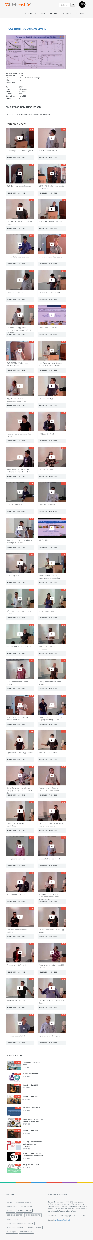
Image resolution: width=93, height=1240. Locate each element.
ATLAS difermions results (48, 328)
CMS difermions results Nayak (49, 292)
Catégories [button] (40, 14)
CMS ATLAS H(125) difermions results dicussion (17, 364)
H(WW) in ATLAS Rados (15, 292)
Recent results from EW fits (16, 1000)
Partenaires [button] (66, 14)
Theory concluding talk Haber (17, 1036)
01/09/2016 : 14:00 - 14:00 (16, 653)
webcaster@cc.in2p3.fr (63, 1220)
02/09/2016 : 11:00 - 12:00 (48, 972)
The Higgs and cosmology (16, 859)
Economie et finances (23, 1202)
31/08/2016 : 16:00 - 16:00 (48, 370)
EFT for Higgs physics (46, 611)
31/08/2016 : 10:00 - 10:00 (16, 158)
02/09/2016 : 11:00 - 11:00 (48, 937)
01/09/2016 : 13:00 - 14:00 (48, 618)
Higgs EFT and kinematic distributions (15, 824)
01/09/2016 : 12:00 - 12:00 (48, 583)
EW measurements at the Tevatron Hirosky (19, 222)
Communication (26, 1232)
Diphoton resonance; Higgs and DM (20, 752)
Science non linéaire (14, 1215)
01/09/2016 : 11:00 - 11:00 (16, 547)
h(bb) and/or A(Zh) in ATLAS (16, 894)
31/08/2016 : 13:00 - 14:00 (48, 264)
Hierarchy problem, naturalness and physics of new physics (52, 824)
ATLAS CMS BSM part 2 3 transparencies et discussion (49, 576)
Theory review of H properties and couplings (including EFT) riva (51, 718)
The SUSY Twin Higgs (46, 398)
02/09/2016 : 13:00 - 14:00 (16, 1007)
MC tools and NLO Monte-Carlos (19, 646)
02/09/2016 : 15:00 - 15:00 (16, 1043)
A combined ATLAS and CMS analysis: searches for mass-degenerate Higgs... (49, 895)
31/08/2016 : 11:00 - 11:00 (48, 193)
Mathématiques (27, 1207)
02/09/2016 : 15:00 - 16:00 (48, 1043)
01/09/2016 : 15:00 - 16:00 (16, 724)
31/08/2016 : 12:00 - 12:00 (16, 264)
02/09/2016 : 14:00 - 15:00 (48, 1007)
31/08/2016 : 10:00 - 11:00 (16, 193)
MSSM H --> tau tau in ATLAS (49, 752)
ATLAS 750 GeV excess (47, 505)
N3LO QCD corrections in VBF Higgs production (52, 931)
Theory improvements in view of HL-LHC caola (52, 966)
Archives (80, 14)
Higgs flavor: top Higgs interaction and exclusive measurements (51, 364)
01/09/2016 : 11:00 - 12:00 (16, 583)
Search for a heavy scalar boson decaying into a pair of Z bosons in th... (19, 789)
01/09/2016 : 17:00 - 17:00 (48, 760)
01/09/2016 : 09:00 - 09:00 (16, 512)
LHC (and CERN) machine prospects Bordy (52, 1001)
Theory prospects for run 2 (16, 965)
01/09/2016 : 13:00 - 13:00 (16, 618)
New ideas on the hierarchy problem (17, 931)
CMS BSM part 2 (13, 575)
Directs (28, 14)
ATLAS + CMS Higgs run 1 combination (48, 647)
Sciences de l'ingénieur (15, 1228)
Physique (10, 1211)
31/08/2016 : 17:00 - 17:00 (48, 405)
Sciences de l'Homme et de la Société (20, 1223)
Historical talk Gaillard (47, 469)
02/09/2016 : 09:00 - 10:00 (48, 901)
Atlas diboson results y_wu (48, 150)
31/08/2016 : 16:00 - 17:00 (16, 405)
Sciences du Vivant (34, 1228)
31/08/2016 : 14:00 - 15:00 (48, 335)
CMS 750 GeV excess (14, 505)
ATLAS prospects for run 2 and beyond (50, 683)
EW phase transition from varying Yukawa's (19, 612)
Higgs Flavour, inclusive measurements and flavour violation (17, 399)
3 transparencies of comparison (50, 221)
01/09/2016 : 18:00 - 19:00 (48, 830)
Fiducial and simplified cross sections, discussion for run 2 (49, 789)
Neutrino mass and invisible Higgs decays (19, 435)
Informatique (12, 1207)
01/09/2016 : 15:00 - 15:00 (16, 689)
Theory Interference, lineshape (18, 257)
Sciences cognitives (33, 1215)
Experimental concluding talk (49, 1036)
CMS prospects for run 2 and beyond (17, 683)
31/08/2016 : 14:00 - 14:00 (16, 299)
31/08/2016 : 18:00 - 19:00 (48, 476)
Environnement (12, 1219)
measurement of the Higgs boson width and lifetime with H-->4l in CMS (19, 470)
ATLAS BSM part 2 (45, 540)
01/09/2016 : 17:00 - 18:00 (48, 795)
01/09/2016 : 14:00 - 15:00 (48, 653)
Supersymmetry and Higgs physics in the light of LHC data (19, 541)
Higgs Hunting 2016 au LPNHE (26, 28)
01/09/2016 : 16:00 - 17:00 (16, 760)
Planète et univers (24, 1211)
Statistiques (11, 1232)
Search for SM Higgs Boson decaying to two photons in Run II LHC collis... (19, 329)
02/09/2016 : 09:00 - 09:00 (16, 866)
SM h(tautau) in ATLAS (46, 434)
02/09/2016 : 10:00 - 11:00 (16, 937)
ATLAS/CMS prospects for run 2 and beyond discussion (20, 718)
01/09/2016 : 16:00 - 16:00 (48, 724)
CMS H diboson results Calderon (19, 186)
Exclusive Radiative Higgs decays (50, 257)
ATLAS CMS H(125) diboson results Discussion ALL (51, 187)
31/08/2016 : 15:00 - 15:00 (16, 370)
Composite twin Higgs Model (49, 859)
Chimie (9, 1202)
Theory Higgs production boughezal (20, 150)
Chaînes (53, 14)
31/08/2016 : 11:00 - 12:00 (16, 228)
